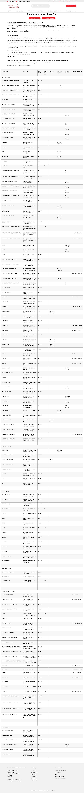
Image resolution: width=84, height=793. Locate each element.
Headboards (30, 11)
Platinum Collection (54, 11)
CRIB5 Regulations (70, 11)
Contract (41, 11)
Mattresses (19, 11)
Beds (10, 11)
